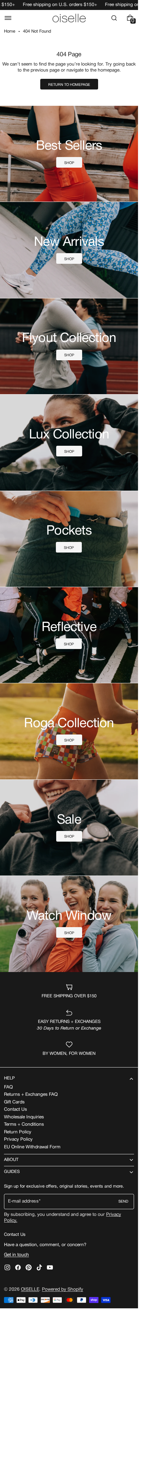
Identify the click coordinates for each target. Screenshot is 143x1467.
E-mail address (23, 1201)
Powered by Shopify (62, 1289)
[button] (8, 18)
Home (9, 32)
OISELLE (30, 1289)
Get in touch (16, 1255)
